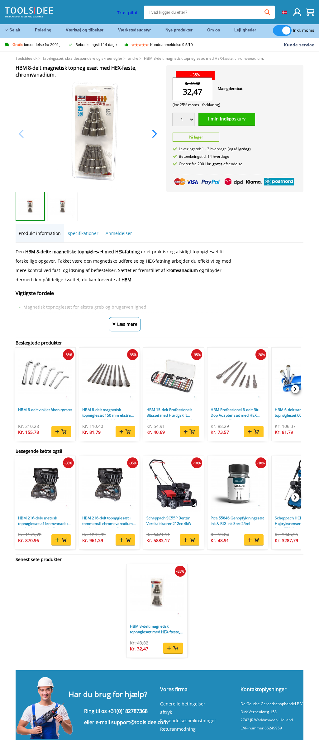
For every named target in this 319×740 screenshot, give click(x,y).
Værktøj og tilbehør (84, 30)
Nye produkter (179, 30)
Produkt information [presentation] (40, 233)
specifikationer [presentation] (83, 233)
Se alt (14, 30)
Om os (213, 30)
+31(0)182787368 (128, 711)
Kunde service (299, 44)
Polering (43, 30)
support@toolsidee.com (139, 722)
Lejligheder (245, 30)
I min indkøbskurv (226, 119)
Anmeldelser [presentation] (119, 233)
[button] (153, 134)
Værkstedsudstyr (134, 30)
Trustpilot (127, 13)
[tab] (40, 233)
